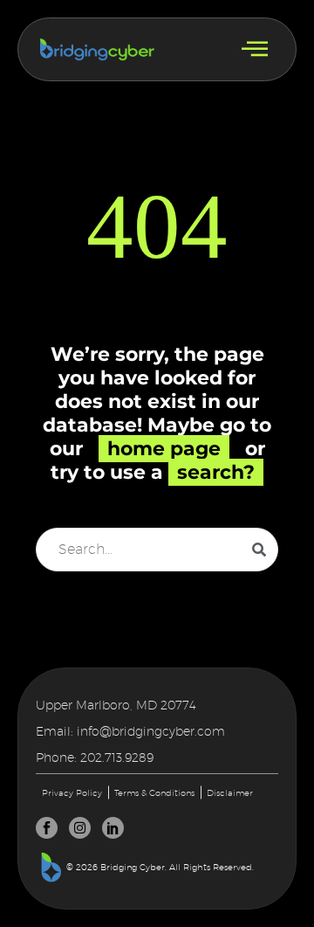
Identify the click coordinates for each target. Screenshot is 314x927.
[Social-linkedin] (113, 828)
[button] (255, 49)
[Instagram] (80, 828)
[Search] (259, 549)
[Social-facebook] (47, 828)
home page (164, 448)
